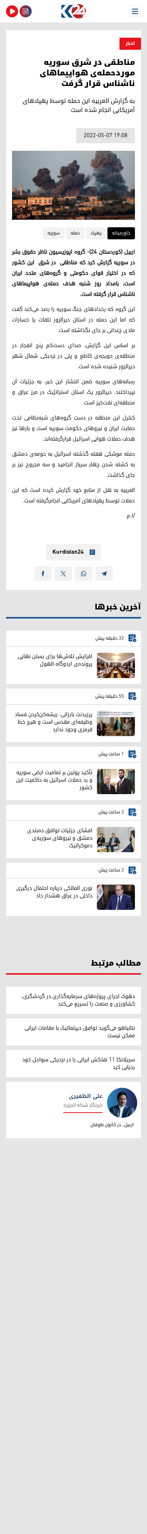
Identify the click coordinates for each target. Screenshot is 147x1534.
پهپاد (95, 233)
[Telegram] (104, 573)
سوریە (53, 233)
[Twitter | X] (63, 573)
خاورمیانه (121, 233)
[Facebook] (43, 573)
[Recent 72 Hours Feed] (26, 11)
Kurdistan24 (68, 552)
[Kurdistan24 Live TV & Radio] (12, 11)
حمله (75, 233)
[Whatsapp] (83, 573)
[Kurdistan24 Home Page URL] (73, 11)
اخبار (130, 43)
